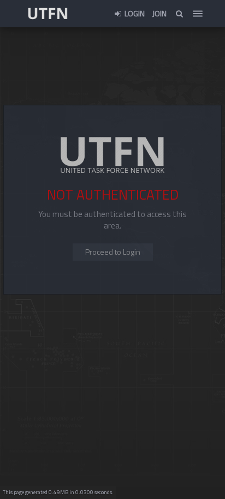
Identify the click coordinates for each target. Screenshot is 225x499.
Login (134, 13)
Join (159, 13)
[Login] (112, 252)
